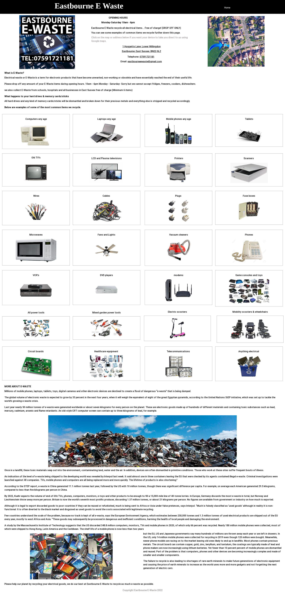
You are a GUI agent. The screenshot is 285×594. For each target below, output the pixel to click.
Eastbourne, (129, 51)
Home (227, 7)
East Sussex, (143, 51)
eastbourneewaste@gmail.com (145, 61)
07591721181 (147, 56)
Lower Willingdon (151, 46)
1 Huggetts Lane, (132, 46)
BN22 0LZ (156, 51)
